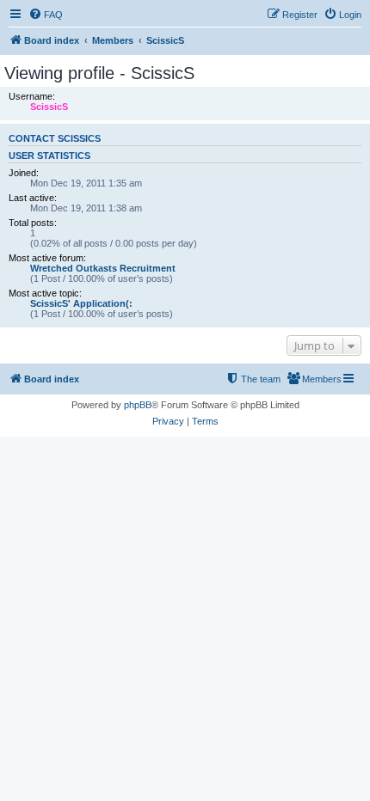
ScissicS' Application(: (81, 303)
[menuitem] (45, 14)
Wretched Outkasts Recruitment (103, 268)
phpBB (137, 405)
